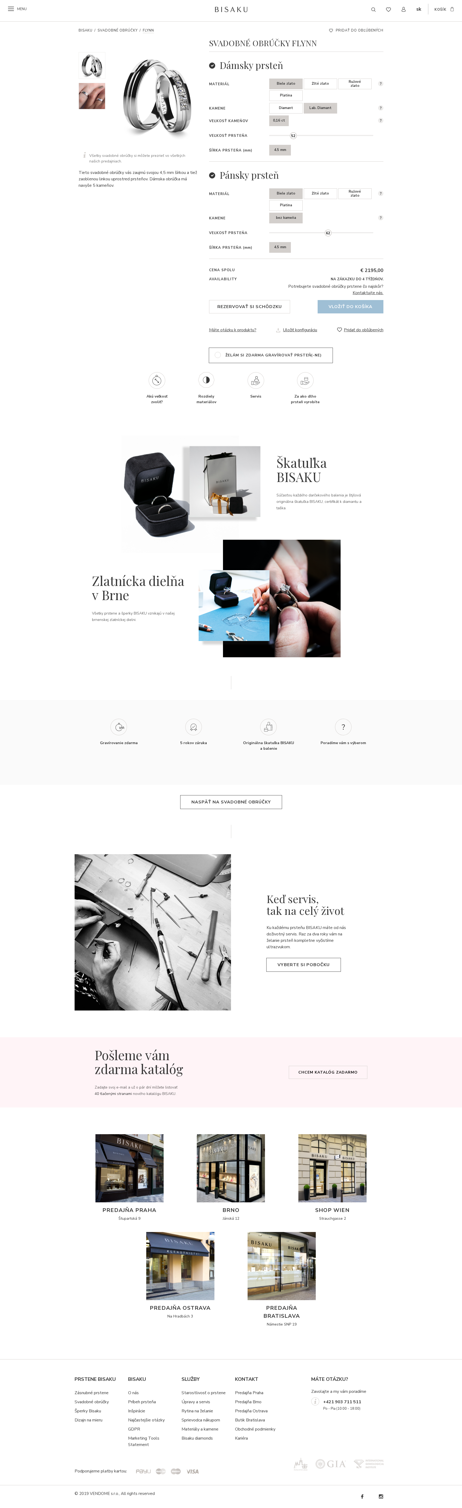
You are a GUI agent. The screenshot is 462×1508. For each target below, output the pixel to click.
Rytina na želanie (197, 1411)
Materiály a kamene (200, 1429)
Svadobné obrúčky (118, 30)
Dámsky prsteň (251, 65)
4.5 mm (280, 149)
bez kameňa (286, 217)
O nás (133, 1393)
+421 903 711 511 (342, 1402)
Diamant (286, 108)
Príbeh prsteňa (142, 1402)
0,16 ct (279, 120)
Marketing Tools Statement (143, 1441)
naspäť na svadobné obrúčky (231, 802)
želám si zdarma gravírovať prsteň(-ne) (273, 355)
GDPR (134, 1429)
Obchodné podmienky (255, 1429)
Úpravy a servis (196, 1402)
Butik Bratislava (250, 1420)
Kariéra (241, 1438)
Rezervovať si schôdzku (249, 307)
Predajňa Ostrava (251, 1411)
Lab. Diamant (320, 108)
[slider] (293, 135)
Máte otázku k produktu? (232, 330)
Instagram (380, 1496)
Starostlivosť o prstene (204, 1393)
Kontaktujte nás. (368, 293)
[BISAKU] (231, 9)
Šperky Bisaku (88, 1411)
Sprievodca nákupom (201, 1420)
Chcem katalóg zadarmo (328, 1072)
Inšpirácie (136, 1411)
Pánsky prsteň (249, 175)
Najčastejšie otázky (146, 1420)
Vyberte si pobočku (304, 965)
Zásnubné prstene (92, 1393)
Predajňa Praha (249, 1393)
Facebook (362, 1496)
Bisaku (86, 30)
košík (440, 9)
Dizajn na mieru (88, 1420)
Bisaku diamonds (197, 1438)
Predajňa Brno (248, 1402)
